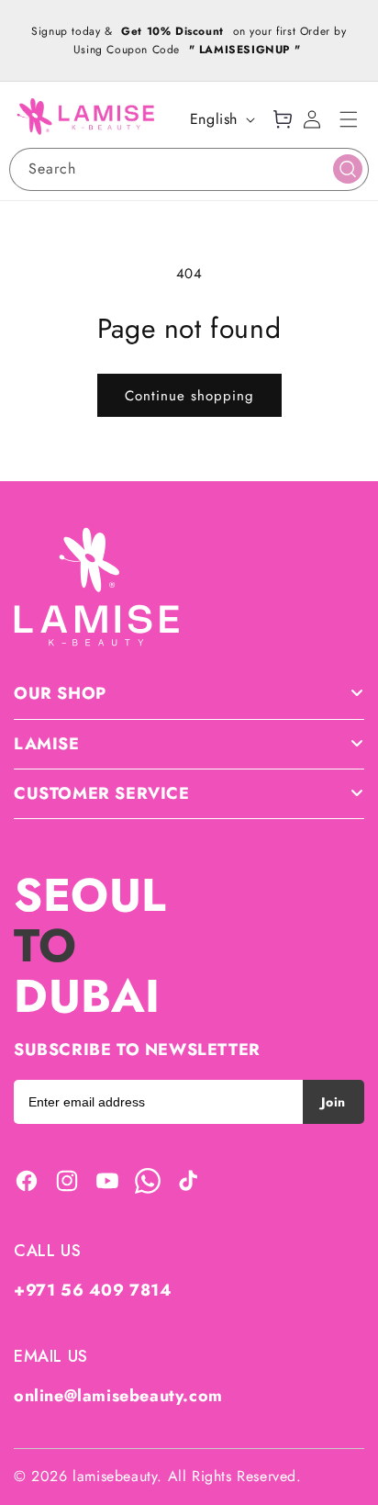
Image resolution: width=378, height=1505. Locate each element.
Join (333, 1102)
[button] (348, 119)
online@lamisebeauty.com (118, 1396)
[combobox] (189, 169)
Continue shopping (189, 396)
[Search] (348, 169)
